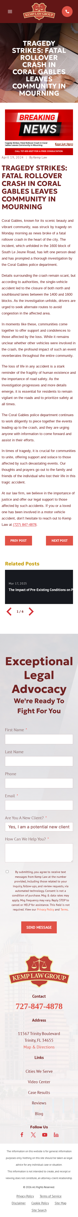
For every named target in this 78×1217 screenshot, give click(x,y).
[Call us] (67, 11)
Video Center (39, 1082)
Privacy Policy (45, 909)
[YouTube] (45, 1135)
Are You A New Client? (24, 818)
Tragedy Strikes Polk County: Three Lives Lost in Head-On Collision (18, 541)
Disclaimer (19, 1203)
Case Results (39, 1092)
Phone (10, 774)
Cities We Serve (39, 1071)
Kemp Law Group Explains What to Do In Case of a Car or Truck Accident (59, 541)
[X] (33, 1135)
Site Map (60, 1203)
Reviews (39, 1103)
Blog (39, 1113)
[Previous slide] (9, 611)
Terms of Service (51, 1196)
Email (10, 796)
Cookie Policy (40, 1203)
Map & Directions (39, 1047)
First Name (14, 730)
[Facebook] (22, 1135)
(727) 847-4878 (24, 525)
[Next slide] (30, 611)
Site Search (39, 1210)
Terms (64, 909)
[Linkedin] (56, 1135)
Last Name (14, 752)
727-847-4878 (39, 1006)
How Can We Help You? (25, 839)
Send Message (39, 927)
